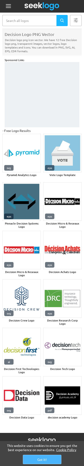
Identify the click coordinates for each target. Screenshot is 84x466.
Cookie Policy (66, 450)
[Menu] (8, 6)
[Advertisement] (42, 94)
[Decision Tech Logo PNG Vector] (62, 347)
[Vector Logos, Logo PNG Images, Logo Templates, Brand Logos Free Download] (42, 6)
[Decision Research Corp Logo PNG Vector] (62, 298)
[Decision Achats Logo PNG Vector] (62, 250)
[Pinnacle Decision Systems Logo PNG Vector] (21, 201)
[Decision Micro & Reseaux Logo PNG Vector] (62, 201)
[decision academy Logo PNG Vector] (62, 395)
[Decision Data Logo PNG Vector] (21, 395)
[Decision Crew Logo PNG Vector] (21, 298)
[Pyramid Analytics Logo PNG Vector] (21, 153)
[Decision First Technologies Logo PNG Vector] (21, 347)
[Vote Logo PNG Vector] (62, 153)
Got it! (42, 459)
